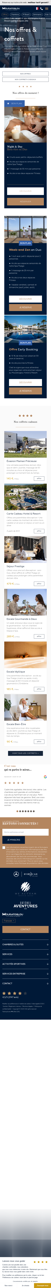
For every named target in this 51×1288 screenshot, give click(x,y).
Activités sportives (13, 964)
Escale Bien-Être (16, 724)
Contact (25, 929)
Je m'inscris (13, 840)
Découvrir (25, 191)
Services (7, 954)
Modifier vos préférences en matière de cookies (16, 1004)
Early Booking (23, 349)
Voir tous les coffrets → (25, 753)
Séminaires (37, 15)
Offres (4, 15)
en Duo (25, 250)
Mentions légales (28, 1006)
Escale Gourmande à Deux (22, 619)
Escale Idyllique (16, 671)
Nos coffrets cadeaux (25, 79)
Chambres (15, 15)
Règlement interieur (15, 1006)
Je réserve (25, 307)
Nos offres (25, 74)
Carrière (5, 1006)
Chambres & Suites (12, 945)
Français (8, 921)
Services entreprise (13, 974)
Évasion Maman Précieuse (22, 461)
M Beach (26, 15)
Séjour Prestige (15, 566)
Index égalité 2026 (38, 1004)
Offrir (39, 478)
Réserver (25, 201)
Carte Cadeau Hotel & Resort (23, 513)
